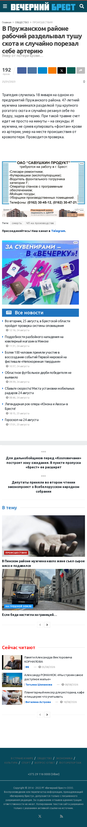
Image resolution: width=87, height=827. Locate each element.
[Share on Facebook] (22, 70)
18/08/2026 (70, 702)
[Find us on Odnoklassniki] (34, 816)
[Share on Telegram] (42, 70)
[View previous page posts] (40, 625)
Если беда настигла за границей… (29, 615)
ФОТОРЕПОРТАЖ (70, 762)
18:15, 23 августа (18, 413)
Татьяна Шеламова (38, 684)
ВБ (27, 666)
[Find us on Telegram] (45, 816)
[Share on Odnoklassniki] (52, 70)
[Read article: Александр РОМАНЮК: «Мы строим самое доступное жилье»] (12, 680)
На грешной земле (18, 606)
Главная (6, 22)
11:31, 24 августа (18, 345)
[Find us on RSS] (61, 816)
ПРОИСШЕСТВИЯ (43, 22)
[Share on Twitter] (61, 70)
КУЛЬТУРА (11, 762)
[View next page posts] (47, 625)
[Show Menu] (5, 6)
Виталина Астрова (38, 702)
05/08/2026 (48, 666)
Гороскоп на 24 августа (21, 420)
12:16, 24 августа (18, 330)
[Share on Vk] (32, 70)
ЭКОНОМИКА (64, 758)
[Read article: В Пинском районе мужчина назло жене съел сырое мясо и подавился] (43, 536)
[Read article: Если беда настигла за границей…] (43, 589)
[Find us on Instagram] (50, 816)
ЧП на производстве (40, 223)
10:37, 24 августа (18, 366)
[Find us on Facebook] (23, 816)
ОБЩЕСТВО (22, 22)
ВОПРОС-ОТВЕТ (45, 762)
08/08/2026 (71, 684)
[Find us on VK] (29, 816)
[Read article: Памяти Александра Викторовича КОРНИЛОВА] (12, 662)
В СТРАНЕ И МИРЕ (22, 758)
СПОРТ (26, 762)
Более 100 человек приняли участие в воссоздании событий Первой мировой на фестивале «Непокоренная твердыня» (36, 357)
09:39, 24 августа (18, 381)
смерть (17, 223)
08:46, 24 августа (18, 397)
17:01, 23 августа (18, 424)
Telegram (58, 231)
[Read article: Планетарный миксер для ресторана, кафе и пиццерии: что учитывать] (12, 697)
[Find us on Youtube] (56, 816)
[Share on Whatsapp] (71, 70)
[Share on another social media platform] (80, 70)
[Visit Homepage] (43, 6)
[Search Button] (82, 6)
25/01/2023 (8, 81)
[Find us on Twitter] (39, 816)
